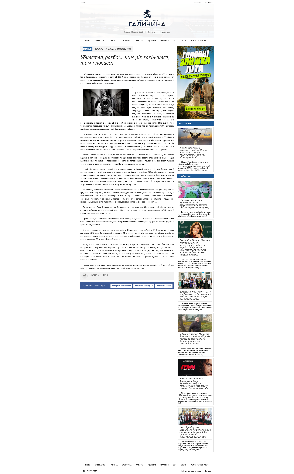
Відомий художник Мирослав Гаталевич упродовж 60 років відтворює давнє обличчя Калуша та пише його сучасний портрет (195, 338)
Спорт (183, 41)
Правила (208, 471)
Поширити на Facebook (121, 285)
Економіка (126, 41)
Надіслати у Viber (164, 285)
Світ (175, 41)
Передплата (165, 32)
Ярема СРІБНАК (99, 275)
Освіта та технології (200, 41)
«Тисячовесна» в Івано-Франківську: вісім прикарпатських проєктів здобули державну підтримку (194, 203)
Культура (139, 41)
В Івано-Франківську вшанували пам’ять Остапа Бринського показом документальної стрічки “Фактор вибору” (194, 152)
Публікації (87, 49)
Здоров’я (152, 41)
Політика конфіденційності (191, 471)
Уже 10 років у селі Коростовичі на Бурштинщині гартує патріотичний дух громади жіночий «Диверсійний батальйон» (195, 432)
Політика (113, 41)
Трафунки (164, 41)
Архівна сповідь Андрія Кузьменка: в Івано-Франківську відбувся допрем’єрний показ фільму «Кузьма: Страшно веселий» (194, 383)
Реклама (151, 32)
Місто (87, 41)
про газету (198, 2)
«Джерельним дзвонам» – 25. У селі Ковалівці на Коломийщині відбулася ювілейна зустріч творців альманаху (195, 295)
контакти (208, 2)
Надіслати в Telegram (144, 285)
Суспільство (100, 41)
